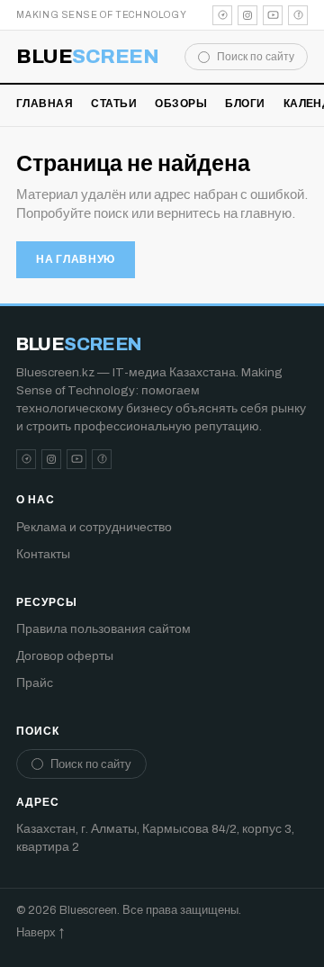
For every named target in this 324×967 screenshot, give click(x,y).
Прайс (34, 683)
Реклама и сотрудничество (94, 527)
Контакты (43, 554)
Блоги (245, 103)
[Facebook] (298, 15)
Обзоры (181, 103)
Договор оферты (64, 656)
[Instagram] (247, 15)
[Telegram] (222, 15)
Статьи (114, 103)
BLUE (87, 57)
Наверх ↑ (40, 932)
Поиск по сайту (255, 56)
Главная (44, 103)
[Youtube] (273, 15)
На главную (75, 259)
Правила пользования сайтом (103, 629)
